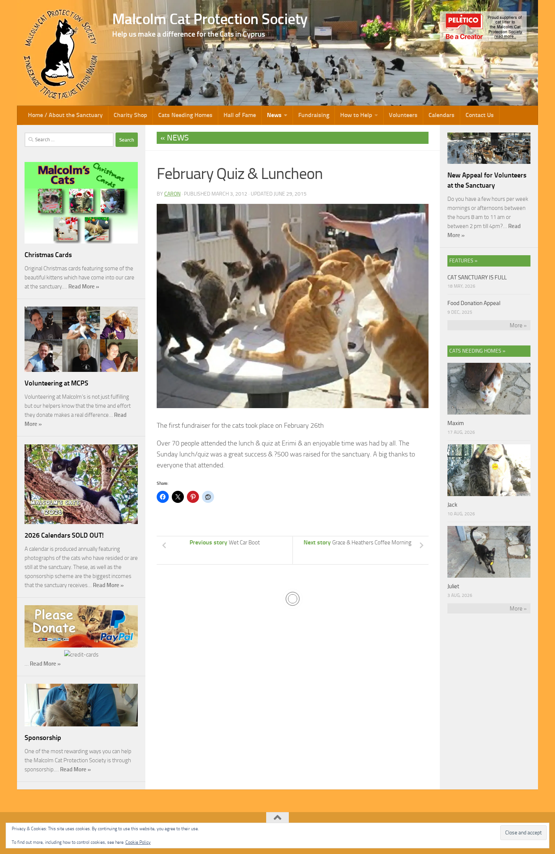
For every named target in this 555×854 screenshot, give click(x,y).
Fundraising (313, 115)
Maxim (455, 423)
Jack (452, 504)
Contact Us (480, 115)
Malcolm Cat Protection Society (210, 18)
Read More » (83, 286)
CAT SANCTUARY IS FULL (477, 277)
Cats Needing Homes (185, 115)
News (274, 115)
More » (518, 325)
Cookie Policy (138, 842)
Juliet (453, 586)
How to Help (356, 115)
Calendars (442, 115)
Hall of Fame (240, 115)
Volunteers (403, 115)
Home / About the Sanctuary (65, 115)
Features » (463, 260)
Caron (172, 194)
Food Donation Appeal (473, 303)
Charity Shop (130, 115)
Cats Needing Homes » (477, 351)
